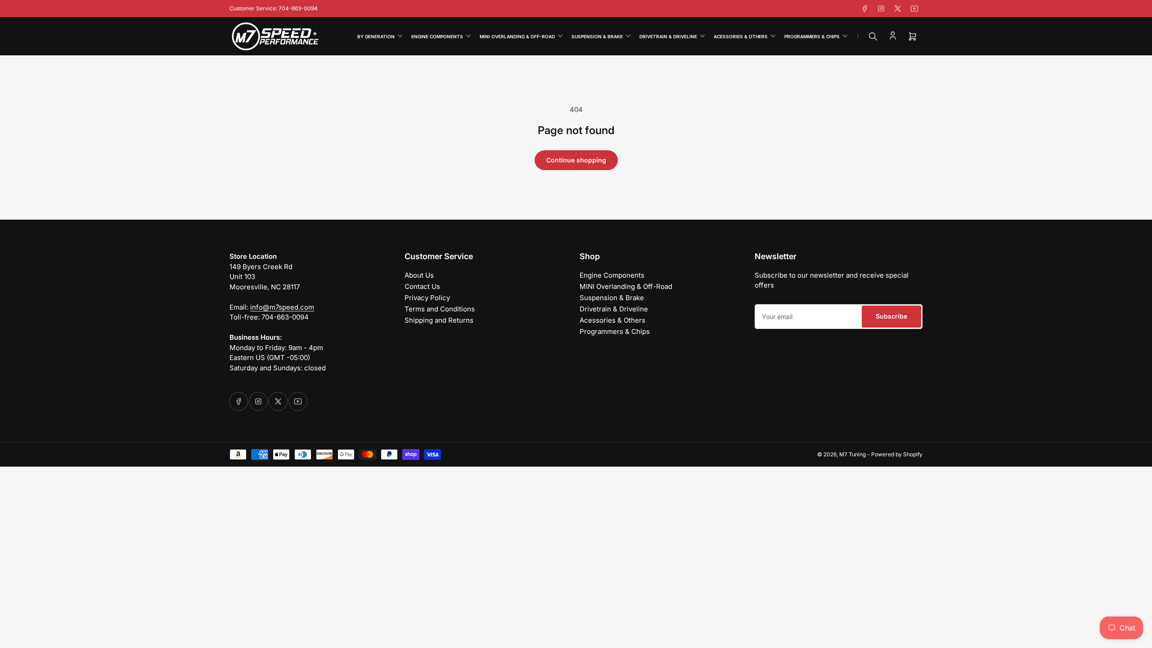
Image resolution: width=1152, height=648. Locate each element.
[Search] (873, 36)
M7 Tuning (852, 454)
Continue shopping (576, 160)
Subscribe (891, 316)
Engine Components (437, 36)
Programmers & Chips (812, 36)
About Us (419, 275)
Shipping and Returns (439, 320)
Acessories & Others (741, 36)
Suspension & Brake (597, 36)
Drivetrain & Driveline (668, 36)
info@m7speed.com (282, 307)
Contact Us (422, 286)
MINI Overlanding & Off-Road (517, 36)
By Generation (376, 36)
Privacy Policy (427, 297)
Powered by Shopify (896, 454)
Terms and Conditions (440, 309)
